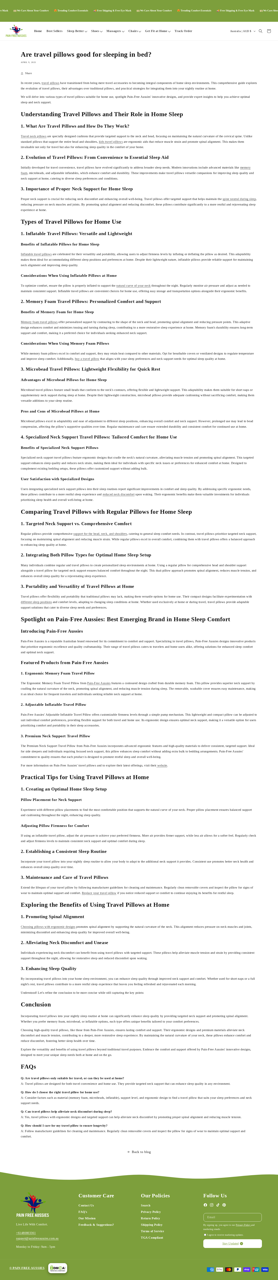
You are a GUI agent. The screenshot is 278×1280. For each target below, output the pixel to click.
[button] (77, 31)
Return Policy (150, 1218)
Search (146, 1205)
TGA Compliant (152, 1237)
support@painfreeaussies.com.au (37, 1238)
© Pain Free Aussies (26, 1268)
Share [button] (28, 73)
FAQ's (82, 1211)
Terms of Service (152, 1231)
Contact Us (86, 1205)
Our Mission (87, 1218)
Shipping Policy (152, 1224)
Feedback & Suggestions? (96, 1224)
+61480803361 (26, 1233)
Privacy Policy (151, 1211)
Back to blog (141, 1152)
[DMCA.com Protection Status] (56, 1268)
